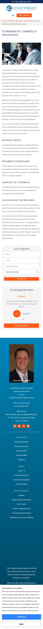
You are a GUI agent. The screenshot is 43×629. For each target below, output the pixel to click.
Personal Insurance (21, 442)
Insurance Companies (21, 480)
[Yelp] (23, 426)
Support (21, 495)
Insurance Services (15, 21)
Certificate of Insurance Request (22, 517)
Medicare (21, 460)
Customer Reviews (21, 475)
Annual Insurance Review (21, 513)
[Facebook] (19, 426)
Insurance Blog (21, 484)
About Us (21, 471)
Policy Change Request (21, 509)
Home (4, 21)
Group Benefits (21, 455)
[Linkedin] (28, 426)
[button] (13, 15)
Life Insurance (21, 451)
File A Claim (21, 504)
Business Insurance (31, 21)
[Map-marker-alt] (14, 426)
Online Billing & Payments (21, 500)
